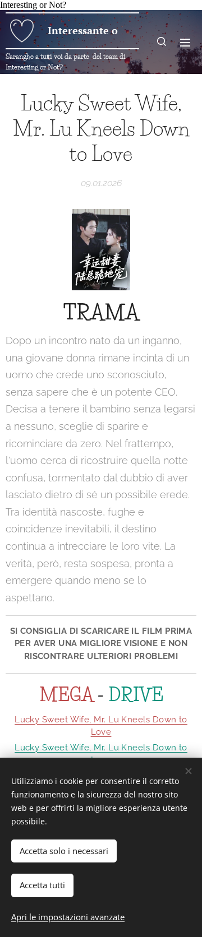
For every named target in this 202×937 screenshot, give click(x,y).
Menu (185, 42)
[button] (162, 42)
